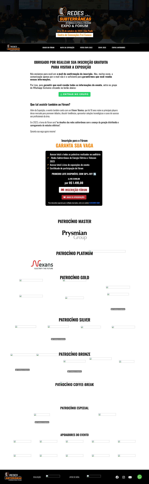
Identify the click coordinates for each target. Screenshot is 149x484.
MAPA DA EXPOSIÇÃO (67, 47)
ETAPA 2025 (102, 47)
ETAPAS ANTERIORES (118, 47)
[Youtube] (130, 477)
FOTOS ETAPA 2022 (86, 47)
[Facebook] (117, 477)
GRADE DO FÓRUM (48, 47)
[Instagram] (124, 477)
